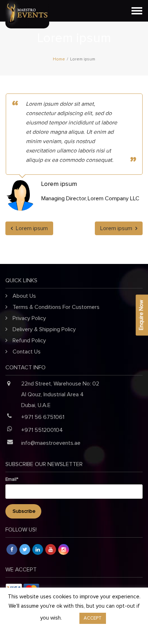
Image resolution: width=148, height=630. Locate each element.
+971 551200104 (42, 430)
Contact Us (27, 352)
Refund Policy (29, 340)
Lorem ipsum (31, 228)
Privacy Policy (29, 318)
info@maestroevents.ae (50, 443)
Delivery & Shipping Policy (44, 329)
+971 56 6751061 (42, 417)
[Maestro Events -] (74, 11)
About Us (24, 296)
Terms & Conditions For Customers (56, 307)
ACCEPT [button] (93, 618)
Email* (11, 479)
